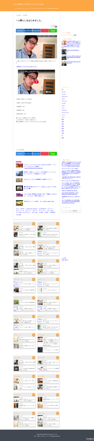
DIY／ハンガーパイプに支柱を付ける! (70, 180)
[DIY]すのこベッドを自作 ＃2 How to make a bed (39, 201)
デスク (63, 105)
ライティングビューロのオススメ (50, 290)
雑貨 (63, 137)
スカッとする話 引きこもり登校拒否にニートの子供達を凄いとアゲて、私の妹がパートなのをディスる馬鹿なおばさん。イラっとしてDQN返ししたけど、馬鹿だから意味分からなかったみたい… (71, 185)
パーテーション (65, 112)
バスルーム (64, 110)
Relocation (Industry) (31, 208)
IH (17, 208)
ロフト (35, 210)
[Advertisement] (26, 137)
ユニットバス (20, 210)
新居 (41, 212)
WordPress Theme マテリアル (50, 434)
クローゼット (65, 96)
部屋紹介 (52, 212)
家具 (63, 126)
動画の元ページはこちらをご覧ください (27, 66)
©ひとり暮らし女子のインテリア (42, 436)
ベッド (63, 114)
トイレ (63, 107)
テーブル (64, 103)
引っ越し (35, 212)
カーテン (64, 91)
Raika (22, 208)
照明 (63, 128)
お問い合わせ (65, 259)
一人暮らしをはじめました (23, 212)
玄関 (63, 130)
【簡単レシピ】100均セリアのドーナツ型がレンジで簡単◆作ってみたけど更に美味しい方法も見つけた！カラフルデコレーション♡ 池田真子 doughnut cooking (51, 342)
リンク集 (64, 258)
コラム (63, 98)
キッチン (64, 94)
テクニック (64, 100)
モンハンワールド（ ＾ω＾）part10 (50, 349)
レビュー (28, 210)
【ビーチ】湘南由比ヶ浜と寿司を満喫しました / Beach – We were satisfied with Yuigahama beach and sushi (71, 201)
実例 (63, 123)
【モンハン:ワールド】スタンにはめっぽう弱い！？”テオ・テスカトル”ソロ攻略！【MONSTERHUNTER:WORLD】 (40, 166)
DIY (62, 89)
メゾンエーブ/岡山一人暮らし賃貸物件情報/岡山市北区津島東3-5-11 (74, 57)
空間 (63, 133)
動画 (56, 26)
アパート (50, 208)
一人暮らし (50, 210)
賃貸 (46, 212)
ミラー (63, 117)
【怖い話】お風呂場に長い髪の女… (70, 190)
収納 (63, 121)
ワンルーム (42, 210)
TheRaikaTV (42, 208)
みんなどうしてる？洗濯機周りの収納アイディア (38, 179)
